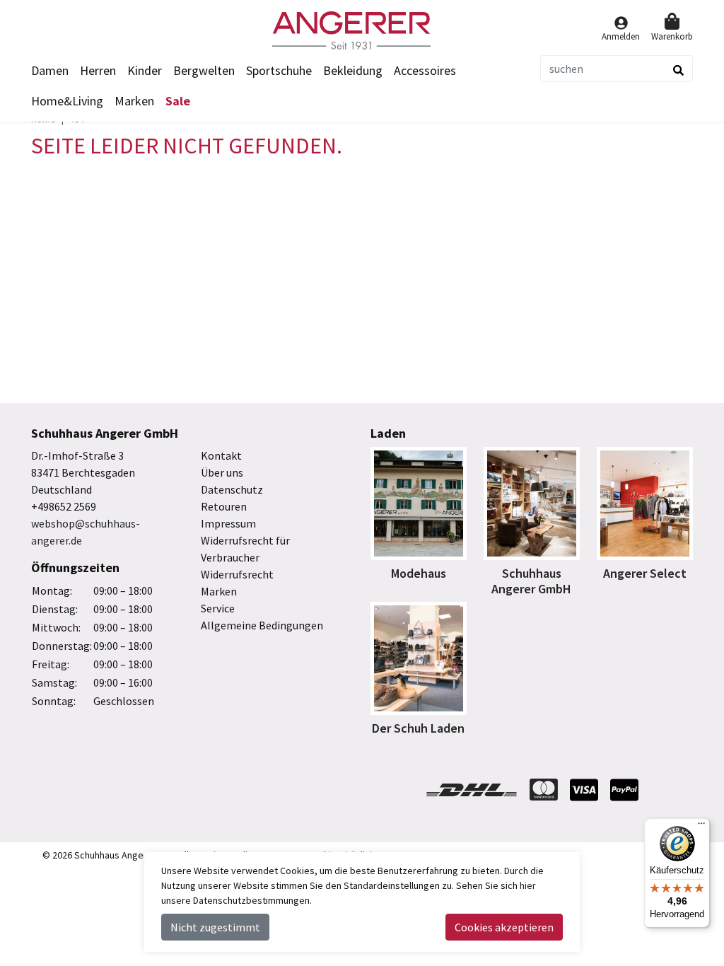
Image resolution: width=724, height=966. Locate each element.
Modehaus (418, 573)
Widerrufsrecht (237, 574)
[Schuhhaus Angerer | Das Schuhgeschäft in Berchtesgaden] (362, 30)
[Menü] (701, 826)
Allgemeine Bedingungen (262, 625)
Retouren (224, 506)
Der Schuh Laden (418, 728)
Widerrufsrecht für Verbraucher (245, 548)
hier (528, 885)
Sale (177, 101)
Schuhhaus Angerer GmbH (531, 581)
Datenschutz (232, 489)
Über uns (222, 472)
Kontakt (221, 455)
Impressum (228, 523)
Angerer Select (645, 573)
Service (218, 608)
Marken (134, 101)
